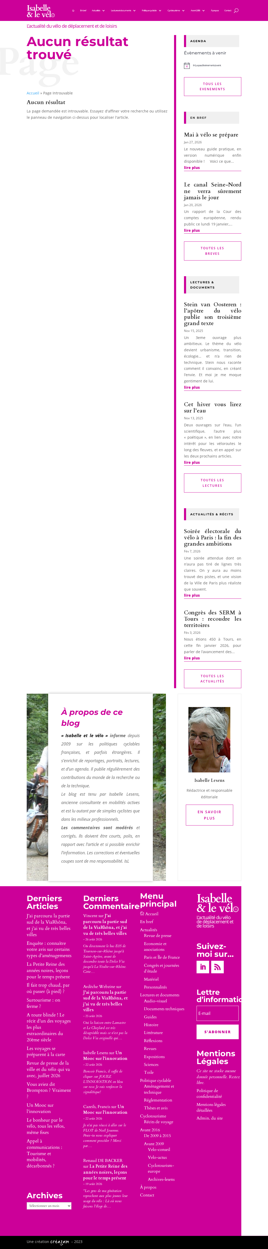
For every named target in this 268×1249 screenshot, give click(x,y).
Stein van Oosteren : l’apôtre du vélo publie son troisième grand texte (212, 314)
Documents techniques (164, 1009)
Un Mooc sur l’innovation (40, 1108)
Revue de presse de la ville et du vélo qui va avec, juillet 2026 (48, 1069)
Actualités (96, 10)
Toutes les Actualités (212, 678)
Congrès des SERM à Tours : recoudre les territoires (212, 619)
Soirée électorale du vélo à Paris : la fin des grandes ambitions (212, 538)
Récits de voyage (158, 1122)
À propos (215, 10)
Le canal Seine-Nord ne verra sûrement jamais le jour (212, 191)
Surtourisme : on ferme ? (43, 1003)
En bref (83, 10)
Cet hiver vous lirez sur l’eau (212, 408)
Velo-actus (157, 1157)
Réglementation (158, 1100)
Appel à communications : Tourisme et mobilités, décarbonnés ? (44, 1153)
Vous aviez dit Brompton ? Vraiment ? (49, 1090)
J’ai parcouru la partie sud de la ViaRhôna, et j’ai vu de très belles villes (48, 925)
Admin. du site (210, 1118)
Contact (227, 10)
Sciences (151, 1064)
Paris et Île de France (162, 957)
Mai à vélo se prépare (211, 135)
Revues (150, 1049)
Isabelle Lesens (95, 1053)
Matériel (151, 979)
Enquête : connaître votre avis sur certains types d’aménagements (49, 949)
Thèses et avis (156, 1108)
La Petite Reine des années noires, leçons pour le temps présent (48, 970)
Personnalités (155, 987)
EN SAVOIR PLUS (209, 815)
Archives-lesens (161, 1179)
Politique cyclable (149, 10)
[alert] (212, 66)
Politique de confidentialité (209, 1093)
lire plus (192, 167)
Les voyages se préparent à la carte (46, 1051)
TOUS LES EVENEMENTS (212, 86)
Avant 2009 (154, 1144)
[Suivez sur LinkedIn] (203, 967)
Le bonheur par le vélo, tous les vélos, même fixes (46, 1126)
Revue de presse (157, 936)
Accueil (33, 93)
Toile (149, 1072)
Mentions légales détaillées (211, 1107)
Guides (150, 1017)
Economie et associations (155, 946)
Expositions (154, 1057)
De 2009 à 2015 (157, 1136)
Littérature (153, 1033)
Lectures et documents (121, 10)
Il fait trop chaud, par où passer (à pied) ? (48, 988)
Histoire (151, 1025)
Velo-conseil (159, 1149)
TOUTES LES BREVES (212, 251)
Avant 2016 (195, 10)
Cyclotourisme (174, 10)
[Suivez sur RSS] (217, 967)
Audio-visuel (155, 1001)
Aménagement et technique (159, 1089)
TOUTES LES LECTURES (212, 483)
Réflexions (153, 1041)
